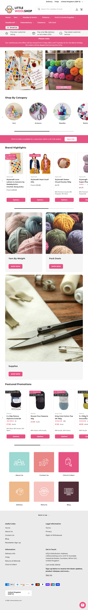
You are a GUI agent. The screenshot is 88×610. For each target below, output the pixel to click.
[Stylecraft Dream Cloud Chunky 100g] (64, 163)
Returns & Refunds (12, 561)
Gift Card (52, 22)
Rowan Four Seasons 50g (39, 417)
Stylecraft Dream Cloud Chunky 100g (63, 180)
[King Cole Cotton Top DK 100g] (64, 400)
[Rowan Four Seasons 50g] (40, 400)
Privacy (49, 531)
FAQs (57, 1)
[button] (81, 9)
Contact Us (9, 535)
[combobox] (53, 9)
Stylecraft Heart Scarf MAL (40, 180)
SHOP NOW (15, 266)
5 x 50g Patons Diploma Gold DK (14, 417)
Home (8, 17)
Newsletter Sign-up (13, 543)
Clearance (41, 22)
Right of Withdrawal (54, 535)
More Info (70, 139)
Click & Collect (11, 564)
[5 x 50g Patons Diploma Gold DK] (16, 400)
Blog (7, 539)
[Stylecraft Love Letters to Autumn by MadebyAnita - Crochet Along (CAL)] (16, 163)
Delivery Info (10, 553)
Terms (48, 528)
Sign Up (49, 575)
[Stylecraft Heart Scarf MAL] (40, 163)
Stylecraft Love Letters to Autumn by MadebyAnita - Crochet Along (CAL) (15, 183)
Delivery (49, 1)
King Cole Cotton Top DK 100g (64, 417)
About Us (9, 531)
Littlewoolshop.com (16, 600)
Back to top (43, 515)
